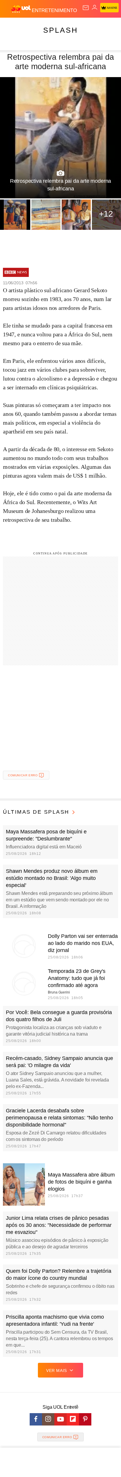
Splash (60, 30)
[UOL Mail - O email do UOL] (85, 7)
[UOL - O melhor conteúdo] (21, 9)
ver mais (56, 1370)
